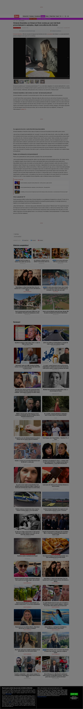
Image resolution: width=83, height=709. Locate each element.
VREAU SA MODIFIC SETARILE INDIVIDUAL (74, 697)
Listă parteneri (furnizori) (41, 696)
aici (9, 702)
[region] (41, 697)
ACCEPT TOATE (74, 694)
